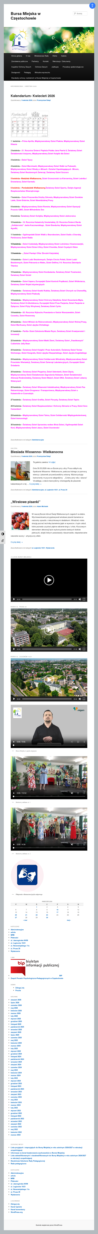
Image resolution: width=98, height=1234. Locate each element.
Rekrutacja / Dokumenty (61, 61)
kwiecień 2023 (16, 1102)
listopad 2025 (16, 1024)
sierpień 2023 (16, 1094)
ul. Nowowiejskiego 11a (20, 945)
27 (16, 917)
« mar (25, 920)
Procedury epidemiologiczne (73, 67)
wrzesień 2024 (16, 1062)
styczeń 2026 (16, 1018)
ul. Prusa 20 (63, 490)
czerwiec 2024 (16, 1067)
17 (57, 912)
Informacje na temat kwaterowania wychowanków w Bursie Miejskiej (38, 1153)
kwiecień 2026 (16, 1010)
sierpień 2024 (16, 1064)
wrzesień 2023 (16, 1091)
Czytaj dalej (35, 483)
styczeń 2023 (16, 1110)
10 (57, 910)
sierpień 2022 (16, 1124)
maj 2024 (14, 1070)
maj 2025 (14, 1040)
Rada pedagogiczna (18, 1163)
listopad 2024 (16, 1056)
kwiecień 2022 (16, 1132)
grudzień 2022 (16, 1113)
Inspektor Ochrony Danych (21, 67)
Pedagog (27, 72)
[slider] (47, 599)
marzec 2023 (16, 1105)
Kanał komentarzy (18, 1209)
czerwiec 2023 (16, 1097)
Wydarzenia (50, 548)
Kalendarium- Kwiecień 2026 (33, 95)
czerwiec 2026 (16, 1005)
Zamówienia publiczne (19, 61)
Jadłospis (55, 67)
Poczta (18, 990)
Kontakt (46, 61)
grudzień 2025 (16, 1021)
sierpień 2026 (16, 999)
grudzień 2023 (16, 1083)
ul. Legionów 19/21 (51, 490)
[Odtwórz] (14, 599)
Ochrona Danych (41, 67)
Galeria (63, 56)
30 (47, 917)
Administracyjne (38, 440)
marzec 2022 (16, 1135)
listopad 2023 (16, 1086)
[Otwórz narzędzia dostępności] (92, 6)
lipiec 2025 (15, 1035)
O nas (28, 56)
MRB (12, 935)
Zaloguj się (19, 987)
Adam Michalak (42, 506)
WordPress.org (17, 1212)
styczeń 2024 (16, 1080)
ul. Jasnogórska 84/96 (19, 940)
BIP (60, 975)
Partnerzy (35, 61)
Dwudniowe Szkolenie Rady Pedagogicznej (28, 1161)
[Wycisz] (80, 599)
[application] (49, 580)
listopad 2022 (16, 1116)
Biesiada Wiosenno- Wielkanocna (37, 451)
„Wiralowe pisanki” (25, 501)
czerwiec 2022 (16, 1126)
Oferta (54, 56)
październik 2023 (17, 1089)
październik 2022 (17, 1118)
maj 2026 (14, 1008)
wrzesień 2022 (16, 1121)
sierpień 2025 (16, 1032)
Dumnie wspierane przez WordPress (49, 1225)
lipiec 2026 (15, 1002)
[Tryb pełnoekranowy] (84, 599)
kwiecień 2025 (16, 1043)
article (13, 932)
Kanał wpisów (16, 1207)
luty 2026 (14, 1016)
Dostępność (15, 72)
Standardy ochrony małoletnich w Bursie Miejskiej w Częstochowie (36, 78)
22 (37, 915)
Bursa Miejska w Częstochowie (26, 16)
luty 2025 (14, 1048)
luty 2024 (14, 1078)
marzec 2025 (16, 1045)
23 (47, 915)
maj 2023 (14, 1099)
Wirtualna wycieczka (42, 72)
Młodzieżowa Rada (41, 56)
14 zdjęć (51, 462)
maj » (69, 920)
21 (26, 915)
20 (16, 915)
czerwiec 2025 (16, 1037)
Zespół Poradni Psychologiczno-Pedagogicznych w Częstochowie (37, 978)
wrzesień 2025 (16, 1029)
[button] (49, 580)
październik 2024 (17, 1059)
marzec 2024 (16, 1075)
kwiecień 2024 (16, 1072)
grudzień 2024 (16, 1054)
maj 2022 (14, 1129)
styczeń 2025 (16, 1051)
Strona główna (16, 56)
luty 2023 (14, 1107)
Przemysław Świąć (44, 100)
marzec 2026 (16, 1013)
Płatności (14, 937)
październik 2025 (17, 1027)
